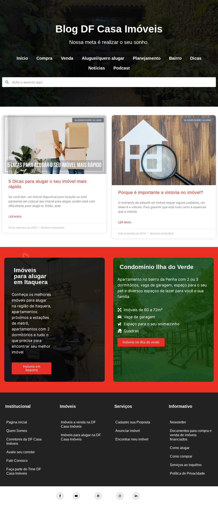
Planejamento (147, 58)
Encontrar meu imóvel (131, 439)
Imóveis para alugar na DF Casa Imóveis (81, 437)
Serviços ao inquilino (186, 465)
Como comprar (181, 456)
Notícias (96, 68)
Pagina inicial (16, 422)
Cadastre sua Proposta (132, 422)
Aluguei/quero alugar (103, 58)
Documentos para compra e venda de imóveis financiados (191, 435)
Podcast (121, 68)
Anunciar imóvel (127, 431)
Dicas (195, 58)
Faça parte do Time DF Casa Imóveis (23, 471)
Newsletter (178, 422)
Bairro (175, 58)
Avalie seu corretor (20, 452)
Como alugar (179, 448)
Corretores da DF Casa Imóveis (24, 441)
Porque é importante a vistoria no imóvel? (160, 192)
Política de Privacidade (187, 473)
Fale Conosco (17, 460)
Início (22, 58)
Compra (44, 58)
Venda (67, 58)
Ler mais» (15, 216)
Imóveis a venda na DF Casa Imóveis (78, 424)
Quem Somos (16, 431)
